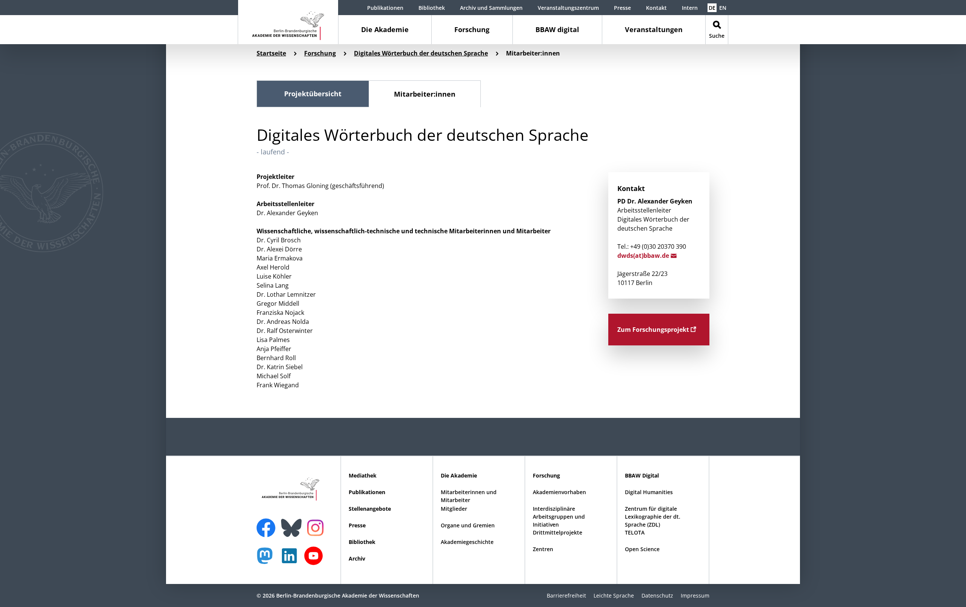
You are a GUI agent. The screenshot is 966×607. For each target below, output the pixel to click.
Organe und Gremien (468, 525)
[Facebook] (268, 523)
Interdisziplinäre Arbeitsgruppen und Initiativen (559, 516)
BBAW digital (557, 29)
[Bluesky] (293, 523)
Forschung (471, 29)
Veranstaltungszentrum (568, 7)
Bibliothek (431, 7)
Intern (690, 7)
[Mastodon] (267, 559)
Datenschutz (657, 595)
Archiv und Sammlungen (491, 7)
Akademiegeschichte (467, 541)
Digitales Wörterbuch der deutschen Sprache (421, 53)
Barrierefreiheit (566, 595)
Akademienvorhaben (559, 492)
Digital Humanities (649, 492)
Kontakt (656, 7)
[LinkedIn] (291, 559)
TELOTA (635, 532)
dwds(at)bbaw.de (644, 255)
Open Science (642, 549)
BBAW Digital (642, 475)
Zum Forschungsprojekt (654, 329)
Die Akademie (385, 29)
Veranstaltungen (654, 29)
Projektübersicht (312, 93)
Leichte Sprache (614, 595)
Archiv (357, 558)
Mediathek (363, 475)
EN (722, 7)
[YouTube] (315, 559)
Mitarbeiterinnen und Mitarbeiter (469, 496)
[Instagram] (317, 527)
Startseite (271, 53)
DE (712, 7)
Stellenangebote (370, 508)
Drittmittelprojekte (557, 532)
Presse (622, 7)
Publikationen (385, 7)
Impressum (695, 595)
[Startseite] (288, 22)
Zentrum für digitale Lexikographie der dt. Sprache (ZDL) (652, 516)
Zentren (543, 549)
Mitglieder (454, 508)
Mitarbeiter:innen (424, 94)
